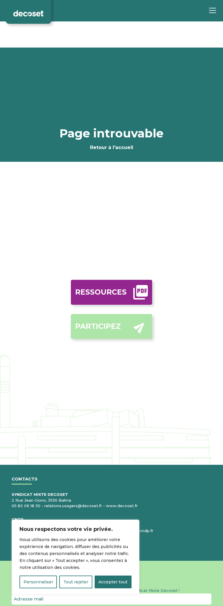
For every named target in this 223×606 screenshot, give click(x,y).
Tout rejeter (75, 582)
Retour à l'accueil (111, 147)
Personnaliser (38, 582)
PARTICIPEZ (98, 326)
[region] (75, 557)
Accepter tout (112, 582)
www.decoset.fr (122, 505)
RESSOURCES (101, 292)
